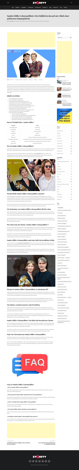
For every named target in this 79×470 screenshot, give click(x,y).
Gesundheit (59, 169)
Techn (68, 93)
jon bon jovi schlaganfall (61, 255)
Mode (50, 7)
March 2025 (59, 138)
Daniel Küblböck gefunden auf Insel (63, 231)
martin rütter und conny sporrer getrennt (63, 269)
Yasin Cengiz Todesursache (62, 318)
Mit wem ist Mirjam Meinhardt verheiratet (64, 281)
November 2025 (60, 130)
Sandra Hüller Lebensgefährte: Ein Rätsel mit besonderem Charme (21, 109)
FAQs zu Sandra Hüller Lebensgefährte (16, 112)
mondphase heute (61, 284)
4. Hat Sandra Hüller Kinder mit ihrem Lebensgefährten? (22, 118)
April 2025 (59, 135)
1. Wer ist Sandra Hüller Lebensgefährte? (19, 114)
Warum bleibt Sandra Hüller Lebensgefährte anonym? (19, 101)
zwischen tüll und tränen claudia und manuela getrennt (64, 322)
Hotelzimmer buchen (61, 171)
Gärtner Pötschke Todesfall (62, 241)
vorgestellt (45, 7)
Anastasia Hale (60, 212)
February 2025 (59, 140)
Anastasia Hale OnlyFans (62, 215)
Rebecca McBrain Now (61, 292)
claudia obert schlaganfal (62, 228)
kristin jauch (68, 257)
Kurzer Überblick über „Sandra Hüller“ (16, 98)
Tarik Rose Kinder (60, 300)
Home (8, 21)
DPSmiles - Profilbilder (61, 236)
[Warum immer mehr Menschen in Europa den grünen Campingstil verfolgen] (59, 95)
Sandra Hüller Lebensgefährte (23, 243)
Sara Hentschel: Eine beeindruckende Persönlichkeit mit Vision (46, 443)
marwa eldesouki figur (61, 272)
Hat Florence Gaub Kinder (62, 244)
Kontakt (65, 7)
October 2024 (59, 151)
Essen (58, 164)
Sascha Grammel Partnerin (62, 297)
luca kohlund (60, 263)
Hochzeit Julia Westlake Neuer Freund (64, 249)
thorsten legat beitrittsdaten (62, 302)
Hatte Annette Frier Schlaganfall (63, 247)
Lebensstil (17, 7)
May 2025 (58, 133)
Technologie (30, 7)
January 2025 (59, 143)
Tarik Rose (69, 297)
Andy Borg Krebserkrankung (62, 220)
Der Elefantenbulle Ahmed (62, 234)
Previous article (11, 440)
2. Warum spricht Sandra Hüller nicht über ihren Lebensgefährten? (24, 115)
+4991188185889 (60, 207)
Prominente (23, 7)
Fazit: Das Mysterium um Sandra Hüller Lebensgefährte (19, 111)
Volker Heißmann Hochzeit (62, 310)
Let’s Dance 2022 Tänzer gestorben (63, 260)
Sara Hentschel (60, 294)
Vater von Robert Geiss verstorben (63, 307)
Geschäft (58, 166)
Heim (13, 7)
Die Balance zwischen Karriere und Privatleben (17, 108)
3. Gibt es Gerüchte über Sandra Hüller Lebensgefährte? (22, 116)
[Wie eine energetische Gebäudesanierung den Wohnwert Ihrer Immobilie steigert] (59, 102)
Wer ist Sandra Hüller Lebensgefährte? (16, 100)
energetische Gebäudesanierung (65, 102)
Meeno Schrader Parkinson (62, 274)
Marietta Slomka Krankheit (62, 265)
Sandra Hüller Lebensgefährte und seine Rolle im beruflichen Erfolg (21, 105)
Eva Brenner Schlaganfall (62, 239)
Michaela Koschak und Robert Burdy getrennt (64, 278)
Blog (61, 7)
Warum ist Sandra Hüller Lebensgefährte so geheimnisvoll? (20, 107)
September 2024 (60, 153)
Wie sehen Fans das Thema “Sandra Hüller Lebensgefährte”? (20, 104)
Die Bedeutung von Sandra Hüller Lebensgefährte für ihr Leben (20, 102)
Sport (58, 189)
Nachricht (59, 179)
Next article (52, 440)
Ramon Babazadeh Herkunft (62, 289)
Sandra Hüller (38, 153)
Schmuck (69, 87)
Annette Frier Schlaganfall (62, 223)
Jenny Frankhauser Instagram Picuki (64, 252)
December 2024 (60, 146)
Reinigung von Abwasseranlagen (63, 184)
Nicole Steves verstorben (62, 286)
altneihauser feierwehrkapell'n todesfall (64, 210)
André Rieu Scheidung (61, 218)
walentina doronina (61, 313)
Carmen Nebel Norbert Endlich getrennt (64, 226)
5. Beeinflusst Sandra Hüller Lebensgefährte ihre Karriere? (22, 119)
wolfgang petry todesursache (63, 315)
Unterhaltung (38, 7)
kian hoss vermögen (61, 257)
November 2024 (60, 148)
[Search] (71, 2)
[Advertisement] (31, 39)
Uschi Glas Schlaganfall (61, 305)
